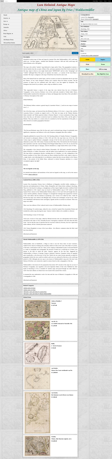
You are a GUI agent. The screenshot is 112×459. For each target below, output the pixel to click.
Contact (109, 1)
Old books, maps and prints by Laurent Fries (35, 291)
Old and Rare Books (9, 42)
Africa (5, 30)
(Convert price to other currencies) (90, 55)
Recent (101, 1)
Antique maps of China (29, 290)
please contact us (32, 174)
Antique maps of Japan (29, 288)
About (105, 1)
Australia (6, 27)
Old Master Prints (8, 39)
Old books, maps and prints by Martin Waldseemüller (37, 293)
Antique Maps (95, 1)
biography (91, 17)
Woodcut (83, 43)
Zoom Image (75, 53)
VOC (4, 36)
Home (2, 1)
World (5, 15)
